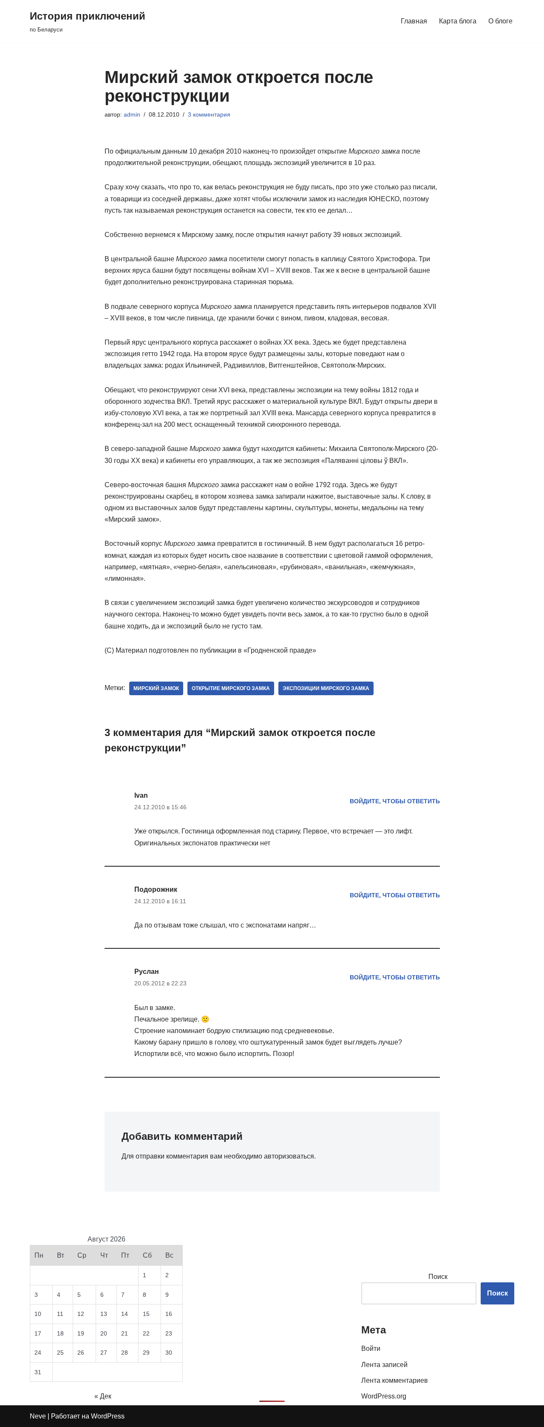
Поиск (438, 1276)
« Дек (102, 1396)
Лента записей (384, 1364)
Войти (370, 1348)
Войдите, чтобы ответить (395, 801)
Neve (38, 1416)
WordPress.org (383, 1396)
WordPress (108, 1416)
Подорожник (155, 889)
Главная (414, 21)
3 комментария (209, 114)
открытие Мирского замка (231, 688)
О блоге (500, 21)
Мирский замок (156, 688)
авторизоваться (289, 1156)
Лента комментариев (394, 1380)
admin (132, 114)
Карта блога (457, 21)
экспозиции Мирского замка (326, 688)
